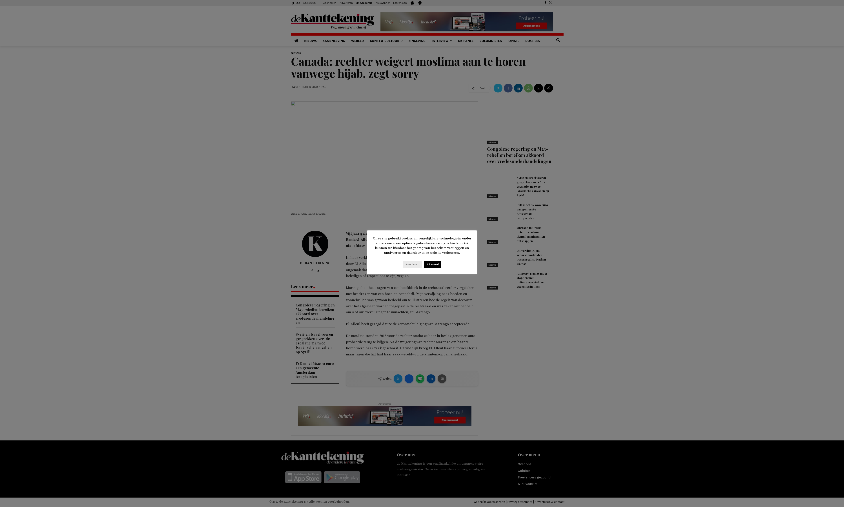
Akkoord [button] (433, 264)
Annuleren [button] (412, 264)
